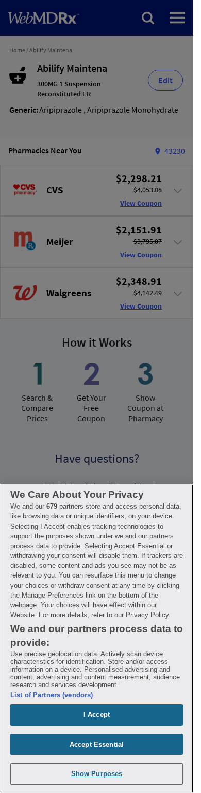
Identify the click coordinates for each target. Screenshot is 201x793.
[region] (96, 638)
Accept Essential (97, 744)
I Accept (96, 714)
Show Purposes (97, 774)
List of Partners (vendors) (51, 695)
